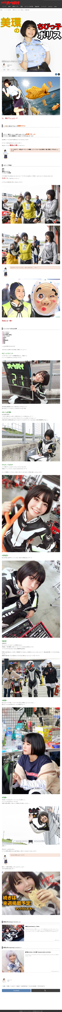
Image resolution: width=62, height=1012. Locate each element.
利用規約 (21, 1011)
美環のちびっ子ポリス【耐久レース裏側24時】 (18, 61)
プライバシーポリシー (28, 1011)
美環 (8, 66)
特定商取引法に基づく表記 (38, 1011)
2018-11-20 (9, 65)
